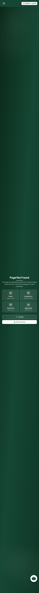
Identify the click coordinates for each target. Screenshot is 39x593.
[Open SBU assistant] (33, 579)
